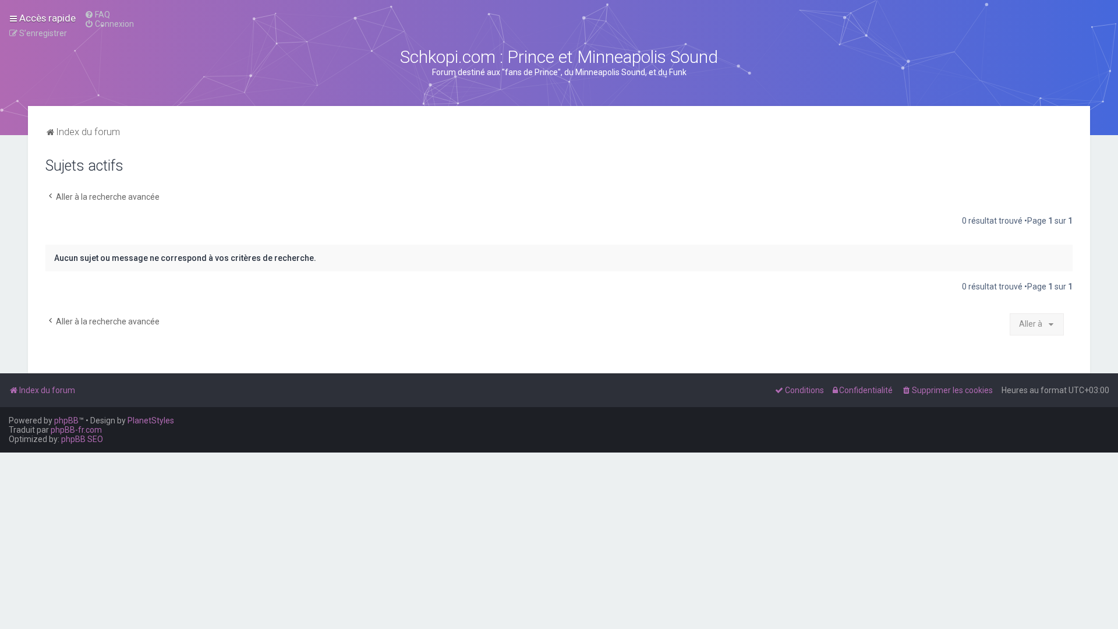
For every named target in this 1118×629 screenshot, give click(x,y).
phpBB (66, 420)
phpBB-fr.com (76, 429)
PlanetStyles (151, 420)
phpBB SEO (82, 439)
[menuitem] (97, 14)
